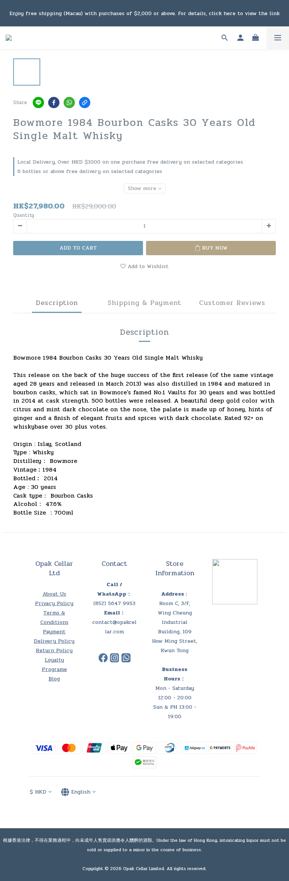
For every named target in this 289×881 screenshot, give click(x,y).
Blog (54, 679)
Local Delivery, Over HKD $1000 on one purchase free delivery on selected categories (130, 162)
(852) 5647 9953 (114, 603)
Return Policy (54, 650)
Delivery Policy (54, 641)
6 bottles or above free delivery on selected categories (89, 171)
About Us (54, 594)
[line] (38, 102)
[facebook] (53, 102)
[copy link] (84, 102)
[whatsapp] (69, 102)
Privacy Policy (54, 603)
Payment (54, 632)
